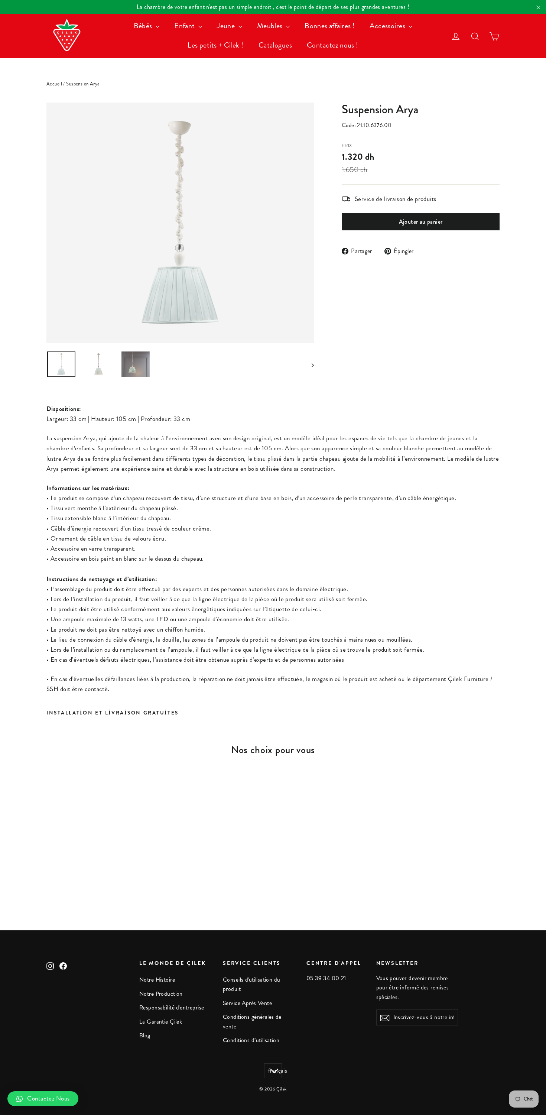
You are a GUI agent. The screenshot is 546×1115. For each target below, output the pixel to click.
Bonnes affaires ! (330, 25)
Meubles (270, 25)
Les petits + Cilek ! (216, 45)
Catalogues (275, 45)
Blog (144, 1035)
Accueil (54, 84)
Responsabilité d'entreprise (171, 1008)
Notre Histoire (157, 980)
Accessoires (388, 25)
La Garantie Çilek (160, 1022)
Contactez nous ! (332, 45)
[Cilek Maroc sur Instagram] (50, 965)
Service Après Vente (247, 1003)
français (275, 1071)
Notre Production (161, 994)
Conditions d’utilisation (251, 1040)
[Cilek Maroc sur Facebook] (63, 965)
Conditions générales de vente (252, 1021)
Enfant (185, 25)
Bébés (144, 25)
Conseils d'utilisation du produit (251, 984)
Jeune (227, 25)
